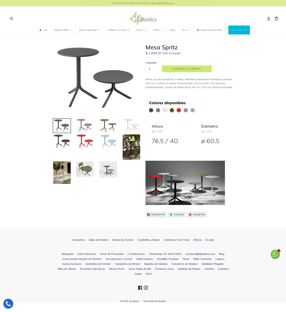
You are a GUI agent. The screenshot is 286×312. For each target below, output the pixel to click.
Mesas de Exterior (123, 239)
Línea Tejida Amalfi (139, 268)
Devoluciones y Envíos (119, 258)
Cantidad (150, 62)
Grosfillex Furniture (168, 258)
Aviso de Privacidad (111, 253)
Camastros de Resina (127, 263)
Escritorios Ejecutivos (92, 268)
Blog (221, 253)
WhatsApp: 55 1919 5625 (165, 253)
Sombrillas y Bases (149, 239)
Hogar (138, 273)
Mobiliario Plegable (213, 263)
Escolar (209, 239)
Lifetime (209, 268)
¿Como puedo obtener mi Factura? (82, 258)
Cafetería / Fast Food (176, 239)
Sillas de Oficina (66, 268)
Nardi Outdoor (144, 258)
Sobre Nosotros (86, 253)
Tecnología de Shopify (154, 301)
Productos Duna (164, 268)
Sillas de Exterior (98, 239)
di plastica (134, 301)
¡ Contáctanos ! (136, 253)
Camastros (78, 239)
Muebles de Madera (155, 263)
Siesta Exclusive (71, 263)
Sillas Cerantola (202, 258)
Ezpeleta (223, 268)
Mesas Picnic (116, 268)
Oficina (197, 239)
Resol (186, 258)
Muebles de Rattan (189, 268)
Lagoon (219, 258)
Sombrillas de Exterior (98, 263)
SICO (149, 273)
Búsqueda (67, 253)
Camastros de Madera (184, 263)
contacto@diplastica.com (200, 253)
